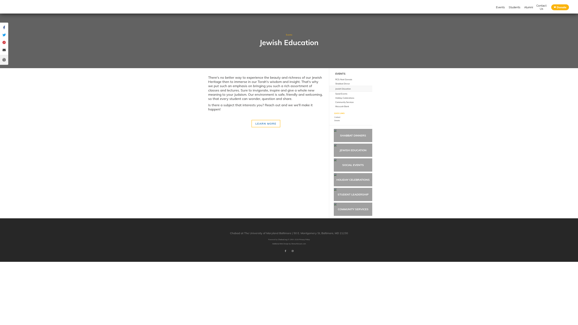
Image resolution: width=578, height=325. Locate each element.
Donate (561, 7)
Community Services (353, 209)
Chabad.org (282, 239)
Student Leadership (353, 194)
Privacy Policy (304, 239)
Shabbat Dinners (353, 135)
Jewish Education (353, 150)
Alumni (528, 7)
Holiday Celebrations (353, 179)
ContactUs (541, 7)
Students (514, 7)
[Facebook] (285, 251)
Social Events (353, 165)
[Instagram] (292, 251)
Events (500, 7)
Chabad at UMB (30, 7)
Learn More (265, 123)
